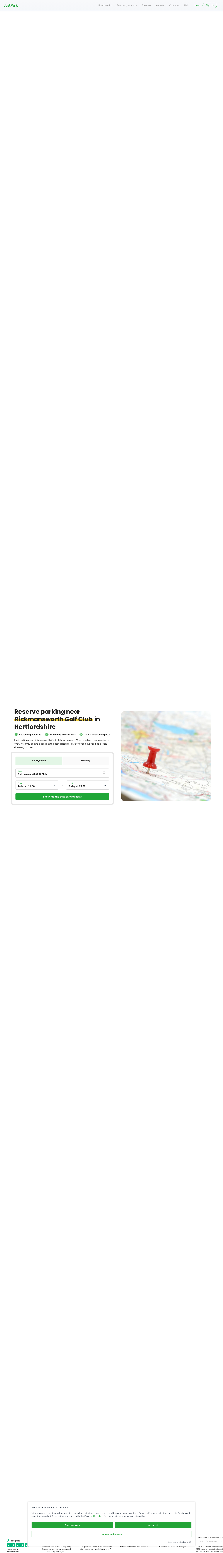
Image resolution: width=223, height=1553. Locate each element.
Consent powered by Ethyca (177, 1542)
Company (174, 5)
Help (186, 5)
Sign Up (210, 5)
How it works (105, 5)
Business (146, 5)
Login (196, 5)
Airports (160, 5)
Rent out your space (127, 5)
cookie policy (96, 1516)
